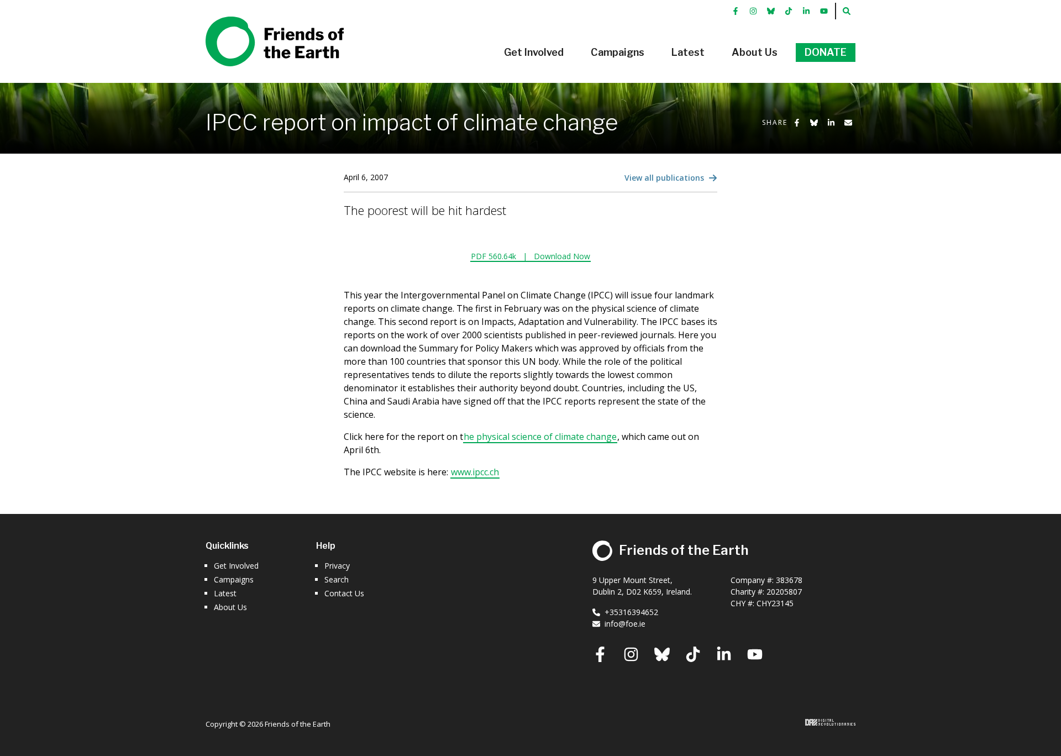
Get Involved (236, 565)
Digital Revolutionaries (830, 722)
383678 (789, 580)
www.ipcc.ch (475, 472)
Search (336, 579)
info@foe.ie (625, 623)
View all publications (665, 177)
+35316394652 (631, 612)
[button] (533, 52)
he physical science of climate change (540, 437)
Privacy (337, 565)
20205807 (784, 591)
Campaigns (234, 579)
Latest (225, 593)
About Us (230, 607)
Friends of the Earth (259, 23)
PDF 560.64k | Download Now (530, 256)
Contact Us (344, 593)
